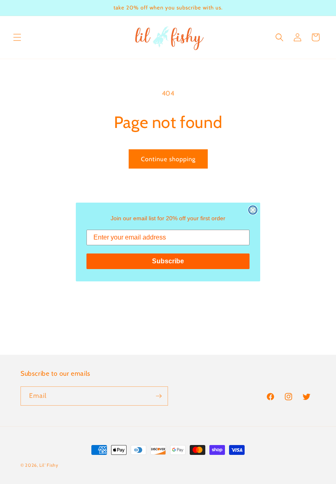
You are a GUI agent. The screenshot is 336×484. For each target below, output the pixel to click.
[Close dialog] (253, 210)
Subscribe (168, 261)
